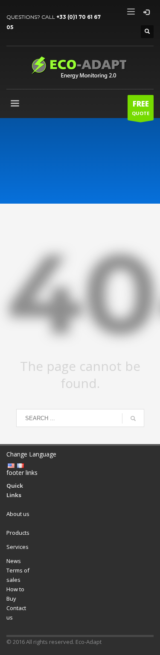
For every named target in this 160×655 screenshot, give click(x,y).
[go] (133, 418)
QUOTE (140, 107)
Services (17, 547)
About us (17, 514)
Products (17, 532)
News (13, 561)
